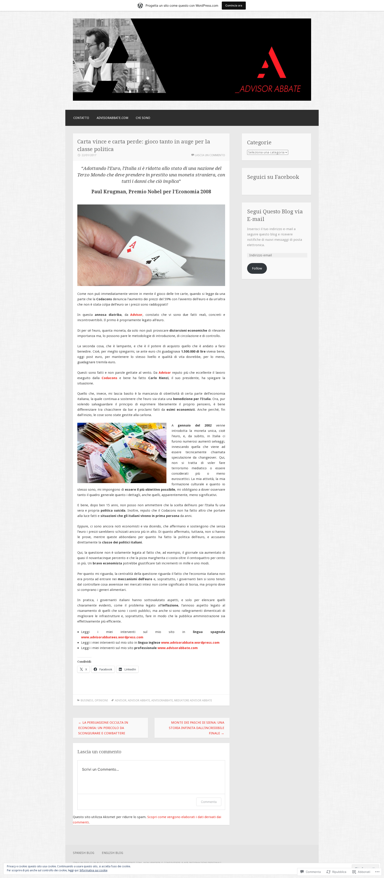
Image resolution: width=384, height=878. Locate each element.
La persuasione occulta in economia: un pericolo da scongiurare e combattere (103, 728)
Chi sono (143, 118)
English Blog (112, 853)
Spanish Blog (83, 853)
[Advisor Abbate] (192, 100)
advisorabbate (162, 700)
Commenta (209, 802)
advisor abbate (139, 700)
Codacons (109, 378)
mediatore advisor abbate (193, 700)
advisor (120, 700)
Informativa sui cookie (93, 870)
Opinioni (101, 700)
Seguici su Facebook (273, 177)
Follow (257, 268)
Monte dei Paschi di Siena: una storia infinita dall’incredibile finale (196, 728)
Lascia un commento (210, 155)
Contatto (81, 118)
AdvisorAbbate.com (112, 118)
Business (87, 700)
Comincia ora (233, 5)
